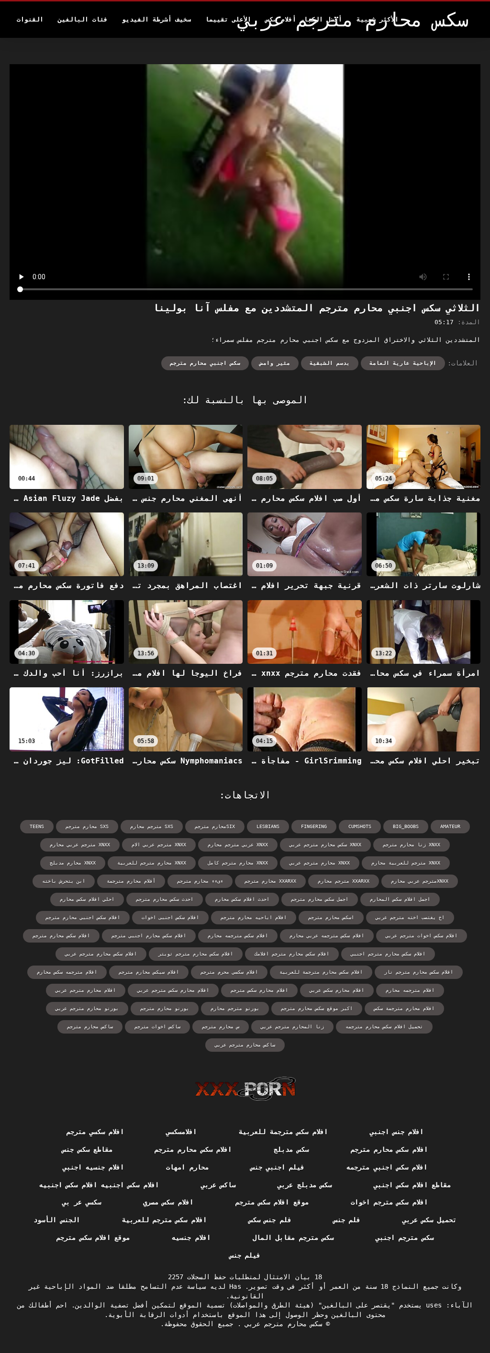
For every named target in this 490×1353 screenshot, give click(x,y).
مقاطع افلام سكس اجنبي (412, 1185)
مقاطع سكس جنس (87, 1149)
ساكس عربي (218, 1185)
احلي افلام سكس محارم (87, 899)
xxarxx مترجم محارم (343, 881)
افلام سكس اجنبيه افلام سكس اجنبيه (99, 1185)
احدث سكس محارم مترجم (164, 899)
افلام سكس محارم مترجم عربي (101, 953)
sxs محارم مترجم (87, 826)
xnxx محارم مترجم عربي (320, 862)
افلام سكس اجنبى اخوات (170, 917)
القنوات (30, 19)
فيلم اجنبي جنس (278, 1167)
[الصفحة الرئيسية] (245, 1089)
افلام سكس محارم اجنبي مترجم (148, 935)
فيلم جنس (245, 1255)
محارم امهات (187, 1167)
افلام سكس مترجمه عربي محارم (327, 935)
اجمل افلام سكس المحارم (400, 899)
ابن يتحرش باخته (63, 881)
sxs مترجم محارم (151, 826)
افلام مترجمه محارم (410, 990)
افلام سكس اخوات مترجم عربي (421, 935)
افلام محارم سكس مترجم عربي (173, 990)
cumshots (359, 826)
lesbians (267, 826)
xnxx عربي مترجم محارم (238, 844)
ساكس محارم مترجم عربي (245, 1044)
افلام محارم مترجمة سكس (404, 1008)
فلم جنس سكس (270, 1220)
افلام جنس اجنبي (397, 1132)
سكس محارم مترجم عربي (281, 1324)
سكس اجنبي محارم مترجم (205, 363)
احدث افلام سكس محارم (242, 899)
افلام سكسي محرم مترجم (229, 972)
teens (37, 826)
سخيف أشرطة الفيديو (156, 19)
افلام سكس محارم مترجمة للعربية (321, 972)
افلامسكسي (181, 1132)
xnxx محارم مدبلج (73, 862)
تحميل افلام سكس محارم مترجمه (384, 1026)
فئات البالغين (83, 19)
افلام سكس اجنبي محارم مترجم (82, 917)
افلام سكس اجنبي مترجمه (386, 1167)
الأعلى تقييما (228, 19)
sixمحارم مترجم (215, 826)
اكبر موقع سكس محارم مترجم (317, 1008)
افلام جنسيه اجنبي (93, 1167)
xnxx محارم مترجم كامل (238, 862)
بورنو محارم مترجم (164, 1008)
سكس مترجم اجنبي (405, 1237)
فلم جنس (347, 1220)
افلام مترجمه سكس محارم (67, 972)
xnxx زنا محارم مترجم (411, 844)
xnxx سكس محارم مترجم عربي (325, 844)
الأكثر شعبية (377, 19)
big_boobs (406, 826)
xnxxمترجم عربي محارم (419, 881)
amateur (450, 826)
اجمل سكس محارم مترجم (319, 899)
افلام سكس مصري (168, 1202)
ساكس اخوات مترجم (157, 1026)
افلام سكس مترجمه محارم (238, 935)
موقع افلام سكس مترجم (272, 1202)
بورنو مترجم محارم (235, 1008)
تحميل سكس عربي (429, 1220)
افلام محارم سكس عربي (337, 990)
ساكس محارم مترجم (90, 1026)
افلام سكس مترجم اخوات (389, 1202)
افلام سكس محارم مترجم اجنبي (388, 953)
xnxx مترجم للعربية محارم (405, 862)
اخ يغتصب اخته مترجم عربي (410, 917)
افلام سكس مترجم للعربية (164, 1220)
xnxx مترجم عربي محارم (80, 844)
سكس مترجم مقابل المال (293, 1237)
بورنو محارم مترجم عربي (87, 1008)
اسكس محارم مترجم (331, 917)
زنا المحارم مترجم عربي (292, 1026)
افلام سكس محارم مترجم (61, 935)
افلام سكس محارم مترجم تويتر (195, 953)
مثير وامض (275, 363)
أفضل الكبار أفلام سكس (304, 19)
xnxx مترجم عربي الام (159, 844)
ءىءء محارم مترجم (200, 881)
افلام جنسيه (191, 1237)
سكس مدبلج (291, 1149)
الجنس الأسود (56, 1220)
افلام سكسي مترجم (95, 1132)
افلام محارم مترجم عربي (86, 990)
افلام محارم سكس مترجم (259, 990)
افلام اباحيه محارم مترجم (254, 917)
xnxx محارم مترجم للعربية (151, 862)
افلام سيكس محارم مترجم (149, 972)
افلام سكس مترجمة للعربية (283, 1132)
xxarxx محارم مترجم (270, 881)
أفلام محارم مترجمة (131, 881)
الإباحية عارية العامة (402, 363)
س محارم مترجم (220, 1026)
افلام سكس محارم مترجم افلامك (292, 953)
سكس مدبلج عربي (305, 1185)
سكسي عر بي (81, 1202)
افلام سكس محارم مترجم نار (418, 972)
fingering (314, 826)
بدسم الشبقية (330, 363)
